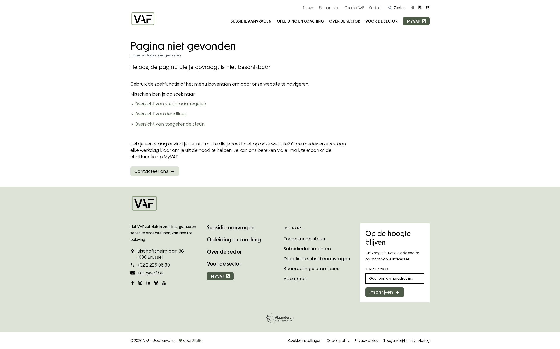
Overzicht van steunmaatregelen (170, 104)
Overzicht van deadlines (161, 114)
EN (420, 7)
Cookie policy (338, 340)
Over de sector (344, 21)
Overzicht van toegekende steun (170, 124)
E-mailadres (376, 269)
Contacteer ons (151, 171)
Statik (196, 340)
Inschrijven (381, 292)
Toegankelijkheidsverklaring (406, 340)
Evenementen (329, 7)
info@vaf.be (150, 273)
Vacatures (295, 279)
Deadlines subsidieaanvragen (317, 259)
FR (428, 7)
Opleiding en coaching (300, 21)
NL (413, 7)
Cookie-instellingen (304, 340)
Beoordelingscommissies (311, 268)
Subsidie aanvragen (251, 21)
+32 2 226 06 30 (153, 265)
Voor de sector (382, 21)
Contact (375, 7)
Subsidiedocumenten (307, 249)
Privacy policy (366, 340)
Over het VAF (354, 7)
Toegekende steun (304, 239)
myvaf (413, 21)
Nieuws (308, 7)
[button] (396, 7)
